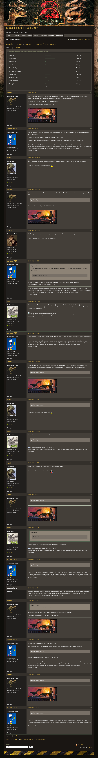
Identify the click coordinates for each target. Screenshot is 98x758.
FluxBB (90, 747)
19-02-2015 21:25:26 (34, 431)
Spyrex (9, 92)
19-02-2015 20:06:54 (34, 230)
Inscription (51, 35)
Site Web (11, 182)
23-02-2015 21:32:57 (34, 639)
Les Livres (18, 44)
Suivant (18, 47)
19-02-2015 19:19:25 (34, 92)
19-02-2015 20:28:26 (34, 301)
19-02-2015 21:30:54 (34, 527)
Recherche (44, 35)
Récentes (80, 39)
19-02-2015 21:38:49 (34, 588)
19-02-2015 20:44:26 (34, 333)
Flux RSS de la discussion (85, 745)
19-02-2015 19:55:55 (34, 189)
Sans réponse (88, 39)
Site (9, 35)
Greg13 (9, 230)
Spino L (9, 301)
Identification (59, 35)
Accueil (17, 35)
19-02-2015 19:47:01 (34, 128)
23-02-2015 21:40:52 (34, 707)
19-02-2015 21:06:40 (34, 361)
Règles (36, 35)
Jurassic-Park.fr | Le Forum (22, 27)
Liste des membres (26, 35)
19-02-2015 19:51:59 (34, 157)
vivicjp (9, 157)
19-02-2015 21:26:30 (34, 463)
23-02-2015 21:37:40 (34, 674)
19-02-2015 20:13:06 (34, 261)
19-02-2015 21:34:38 (34, 559)
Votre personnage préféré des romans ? (41, 44)
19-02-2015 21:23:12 (34, 399)
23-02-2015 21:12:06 (34, 600)
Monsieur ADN (12, 129)
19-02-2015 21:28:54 (34, 494)
